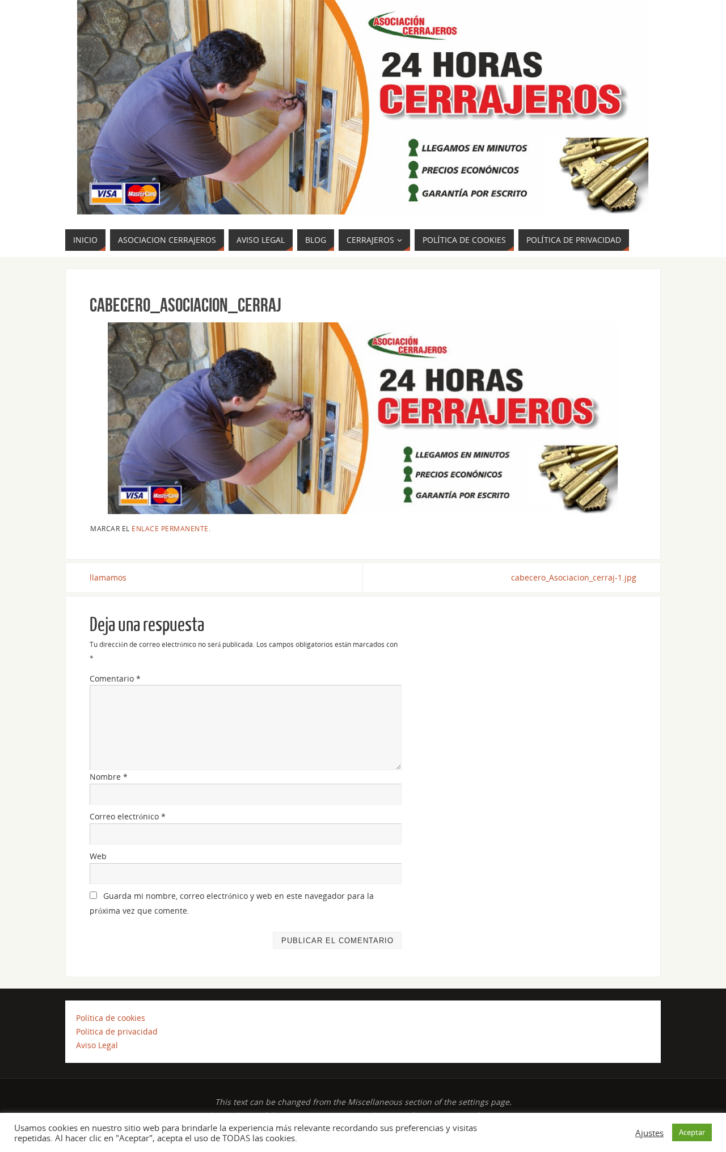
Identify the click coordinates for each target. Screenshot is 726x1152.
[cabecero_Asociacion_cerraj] (363, 418)
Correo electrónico (128, 816)
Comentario (115, 678)
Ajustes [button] (649, 1133)
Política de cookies (110, 1017)
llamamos (108, 577)
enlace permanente (170, 528)
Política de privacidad (117, 1031)
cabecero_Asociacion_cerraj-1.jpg (573, 577)
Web (98, 856)
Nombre (109, 776)
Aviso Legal (97, 1045)
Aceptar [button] (692, 1132)
